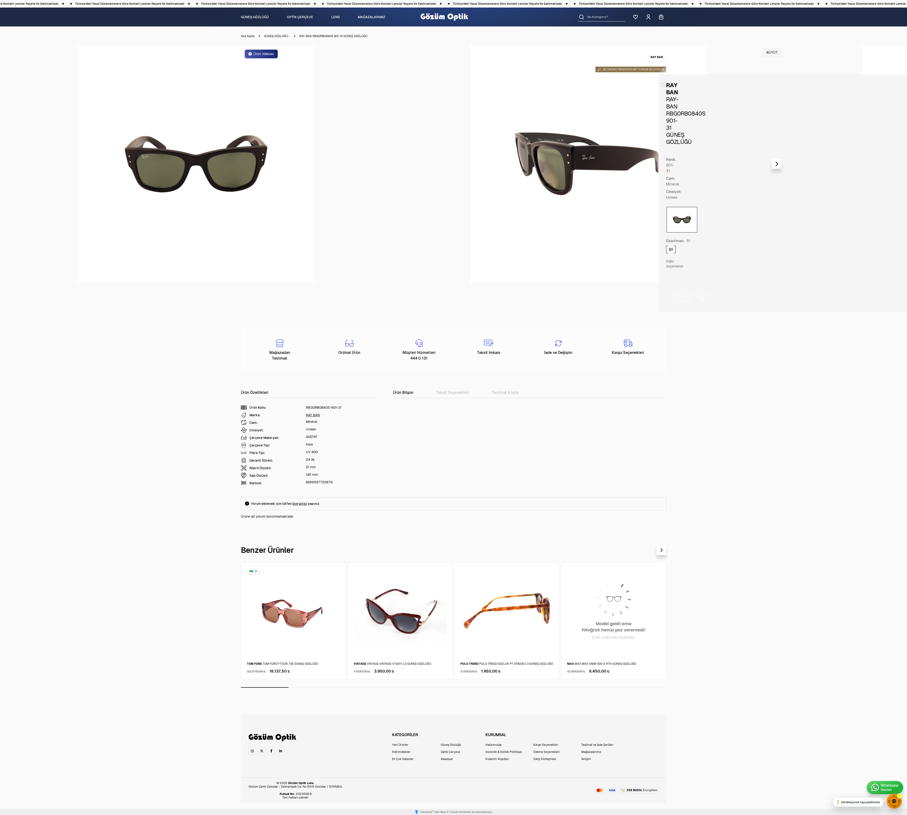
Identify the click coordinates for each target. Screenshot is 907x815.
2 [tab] (312, 687)
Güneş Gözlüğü (451, 744)
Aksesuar (447, 759)
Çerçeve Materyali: (264, 438)
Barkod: (255, 483)
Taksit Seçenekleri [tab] (452, 392)
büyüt (772, 52)
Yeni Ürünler (400, 744)
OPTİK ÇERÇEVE (300, 17)
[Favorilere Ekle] (663, 85)
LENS (335, 17)
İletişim (586, 759)
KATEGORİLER (405, 735)
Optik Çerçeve (450, 752)
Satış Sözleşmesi (544, 759)
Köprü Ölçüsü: (260, 468)
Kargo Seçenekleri (545, 744)
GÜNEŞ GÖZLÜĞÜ (255, 17)
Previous (7, 164)
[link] (252, 751)
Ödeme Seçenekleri (546, 752)
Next (776, 164)
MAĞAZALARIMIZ (371, 17)
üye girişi (299, 504)
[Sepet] (661, 17)
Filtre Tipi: (257, 453)
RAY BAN (313, 415)
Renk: (671, 159)
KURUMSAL (495, 735)
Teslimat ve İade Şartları (597, 744)
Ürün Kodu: (257, 407)
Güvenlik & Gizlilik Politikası (503, 752)
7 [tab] (549, 687)
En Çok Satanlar (403, 759)
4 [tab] (407, 687)
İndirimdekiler (401, 752)
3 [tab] (359, 687)
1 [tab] (264, 687)
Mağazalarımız (591, 752)
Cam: (670, 178)
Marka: (255, 415)
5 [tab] (454, 687)
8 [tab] (596, 687)
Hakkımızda (493, 744)
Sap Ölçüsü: (258, 475)
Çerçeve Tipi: (259, 445)
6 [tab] (502, 687)
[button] (581, 17)
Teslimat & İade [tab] (505, 392)
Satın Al (702, 298)
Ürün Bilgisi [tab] (403, 392)
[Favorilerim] (636, 17)
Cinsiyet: (674, 191)
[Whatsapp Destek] (885, 787)
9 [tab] (644, 687)
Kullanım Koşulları (497, 759)
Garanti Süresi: (261, 460)
